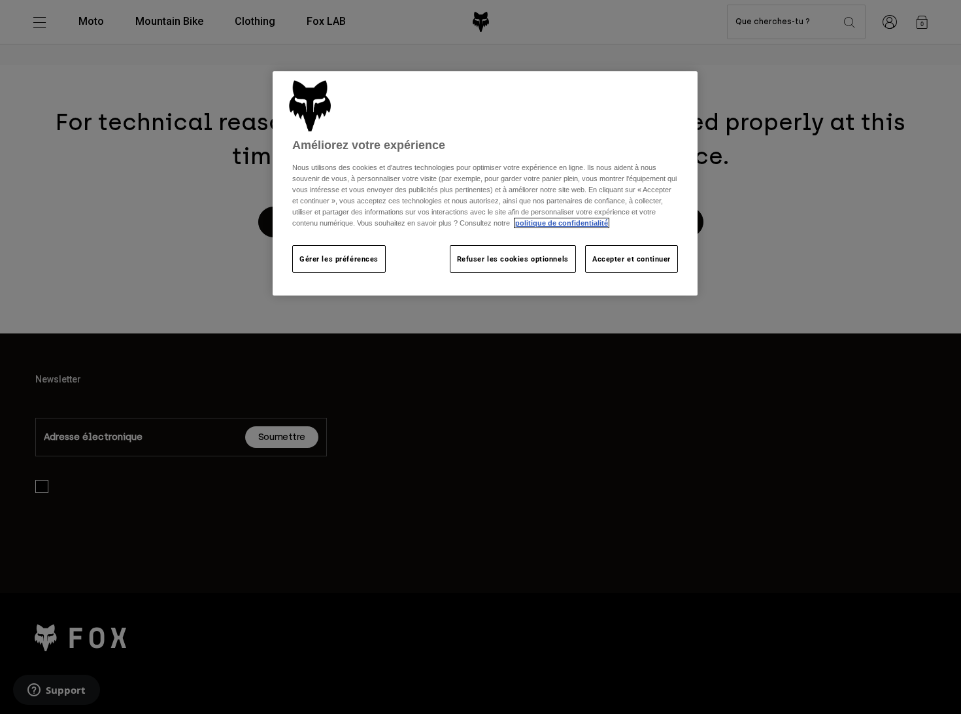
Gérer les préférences (339, 259)
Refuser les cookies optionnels (513, 259)
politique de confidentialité (561, 223)
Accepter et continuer (631, 259)
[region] (485, 183)
